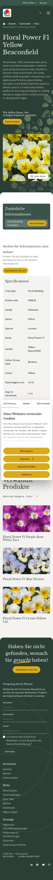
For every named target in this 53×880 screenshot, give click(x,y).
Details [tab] (26, 403)
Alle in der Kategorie (17, 496)
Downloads (9, 807)
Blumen (12, 24)
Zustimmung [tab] (9, 403)
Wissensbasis (10, 790)
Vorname (7, 702)
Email (5, 726)
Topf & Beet (25, 24)
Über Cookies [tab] (43, 403)
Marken (7, 803)
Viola (36, 24)
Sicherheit (8, 840)
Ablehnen (26, 474)
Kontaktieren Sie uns (15, 270)
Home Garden (10, 777)
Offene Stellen (10, 812)
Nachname (8, 714)
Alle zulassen (26, 451)
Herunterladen (37, 223)
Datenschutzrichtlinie (14, 844)
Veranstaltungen (12, 794)
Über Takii (8, 799)
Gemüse (7, 769)
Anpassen (25, 458)
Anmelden (10, 751)
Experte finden (12, 121)
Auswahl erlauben (27, 466)
